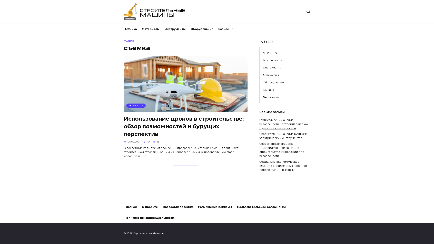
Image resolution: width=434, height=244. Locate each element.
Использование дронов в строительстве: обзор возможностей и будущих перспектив (184, 126)
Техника (131, 29)
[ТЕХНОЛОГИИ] (186, 110)
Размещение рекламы (215, 207)
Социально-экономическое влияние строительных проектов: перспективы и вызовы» (283, 165)
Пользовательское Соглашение (261, 207)
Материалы (151, 29)
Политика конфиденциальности (149, 217)
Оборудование (202, 29)
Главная (131, 207)
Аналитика (270, 52)
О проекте (150, 207)
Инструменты (175, 29)
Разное (223, 29)
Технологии (271, 97)
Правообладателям (178, 207)
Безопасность (272, 60)
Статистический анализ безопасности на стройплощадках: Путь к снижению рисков (284, 124)
